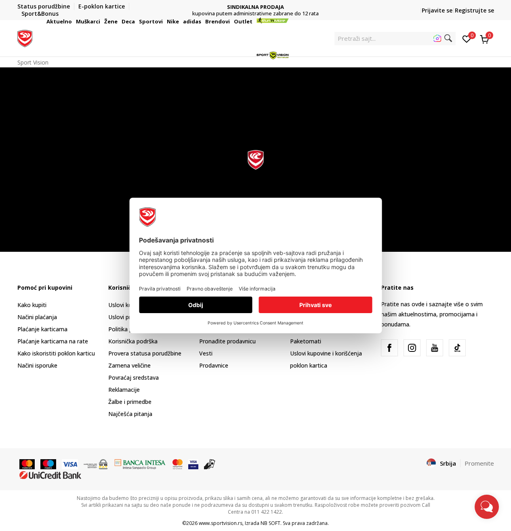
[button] (73, 21)
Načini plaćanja (37, 317)
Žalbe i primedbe (129, 402)
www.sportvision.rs (220, 523)
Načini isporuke (37, 365)
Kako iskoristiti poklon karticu (56, 353)
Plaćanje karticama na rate (52, 341)
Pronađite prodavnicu (227, 341)
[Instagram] (412, 348)
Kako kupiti (31, 305)
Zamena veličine (129, 365)
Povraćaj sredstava (133, 377)
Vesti (205, 353)
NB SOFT (270, 523)
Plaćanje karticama (42, 329)
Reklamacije (124, 389)
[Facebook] (389, 348)
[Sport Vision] (24, 37)
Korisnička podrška (133, 341)
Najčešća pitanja (130, 414)
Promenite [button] (479, 463)
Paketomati (305, 341)
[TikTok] (457, 348)
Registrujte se (474, 10)
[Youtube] (435, 348)
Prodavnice (213, 365)
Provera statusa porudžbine (144, 353)
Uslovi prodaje (127, 317)
